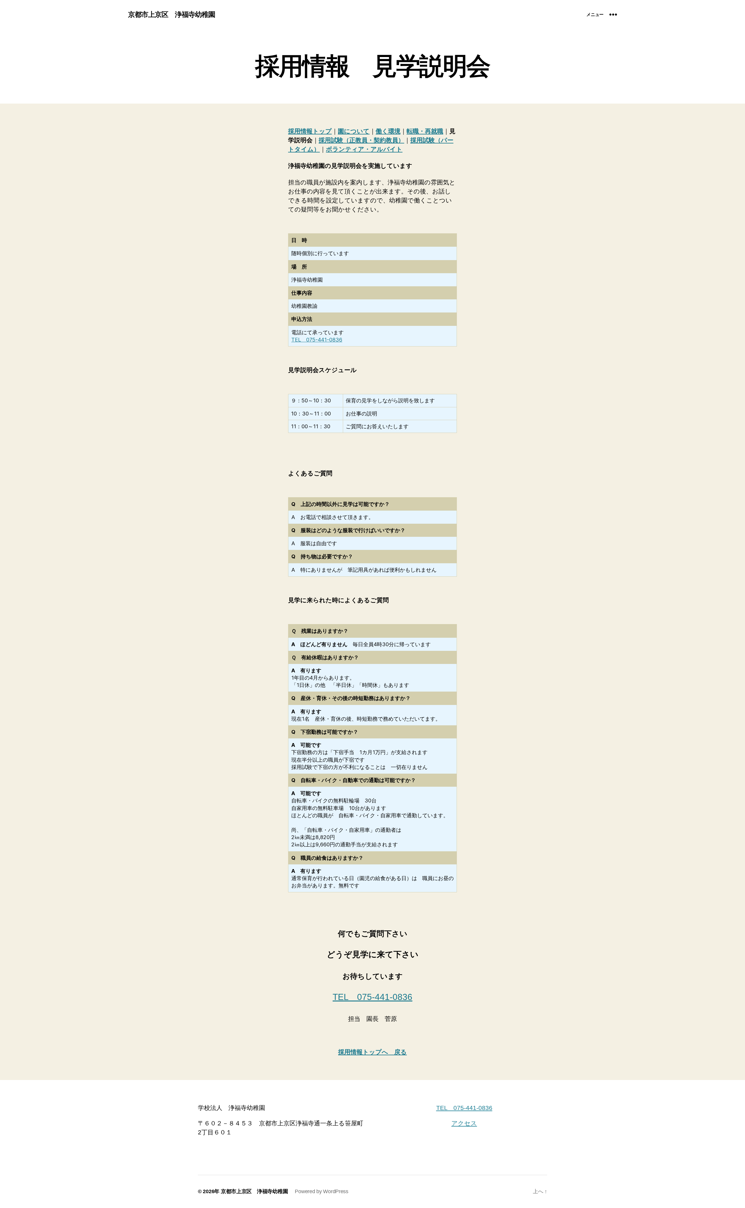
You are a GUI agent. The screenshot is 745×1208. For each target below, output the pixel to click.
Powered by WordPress (321, 1191)
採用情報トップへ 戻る (372, 1052)
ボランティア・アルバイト (364, 149)
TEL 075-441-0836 (316, 340)
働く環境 (388, 131)
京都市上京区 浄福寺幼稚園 (171, 14)
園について (354, 131)
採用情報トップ (310, 131)
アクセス (464, 1123)
